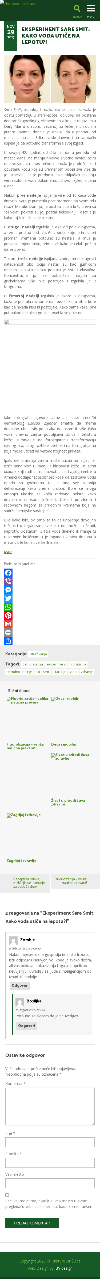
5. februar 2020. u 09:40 (25, 948)
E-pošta (13, 1153)
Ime (10, 1133)
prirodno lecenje (19, 672)
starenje (60, 672)
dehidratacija (32, 664)
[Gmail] (50, 624)
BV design (64, 1268)
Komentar (15, 1083)
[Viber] (50, 581)
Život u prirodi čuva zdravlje (68, 802)
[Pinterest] (50, 615)
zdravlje (87, 672)
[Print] (50, 632)
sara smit (43, 672)
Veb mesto (14, 1174)
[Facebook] (50, 573)
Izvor (8, 551)
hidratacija (78, 664)
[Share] (50, 641)
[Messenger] (50, 590)
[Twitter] (50, 598)
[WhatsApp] (50, 607)
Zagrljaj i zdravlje (22, 860)
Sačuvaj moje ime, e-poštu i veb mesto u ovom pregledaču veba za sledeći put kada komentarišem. (49, 1203)
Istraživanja (38, 654)
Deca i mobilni (63, 744)
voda (73, 672)
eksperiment (56, 664)
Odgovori (20, 986)
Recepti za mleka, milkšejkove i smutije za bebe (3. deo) (29, 883)
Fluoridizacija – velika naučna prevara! (25, 746)
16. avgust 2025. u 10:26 (30, 1010)
